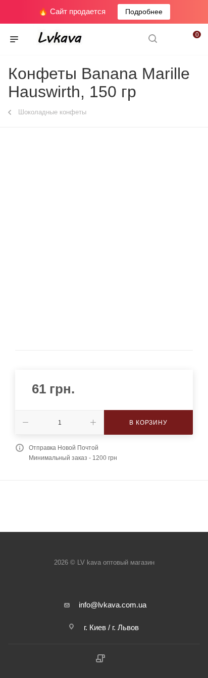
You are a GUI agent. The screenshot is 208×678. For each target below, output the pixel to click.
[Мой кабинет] (171, 39)
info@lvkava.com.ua (112, 604)
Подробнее (144, 12)
